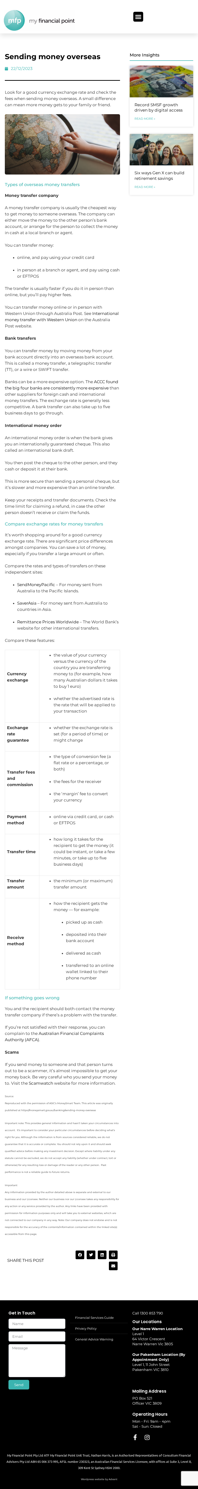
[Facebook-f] (135, 1437)
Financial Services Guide (94, 1318)
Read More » (144, 118)
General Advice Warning (94, 1339)
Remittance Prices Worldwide (48, 621)
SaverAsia (26, 603)
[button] (138, 17)
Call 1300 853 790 (147, 1313)
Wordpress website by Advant (99, 1479)
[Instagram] (147, 1437)
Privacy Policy (86, 1328)
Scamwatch (41, 1083)
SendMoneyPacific (36, 584)
